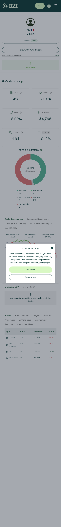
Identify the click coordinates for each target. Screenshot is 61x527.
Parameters (30, 277)
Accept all (30, 269)
